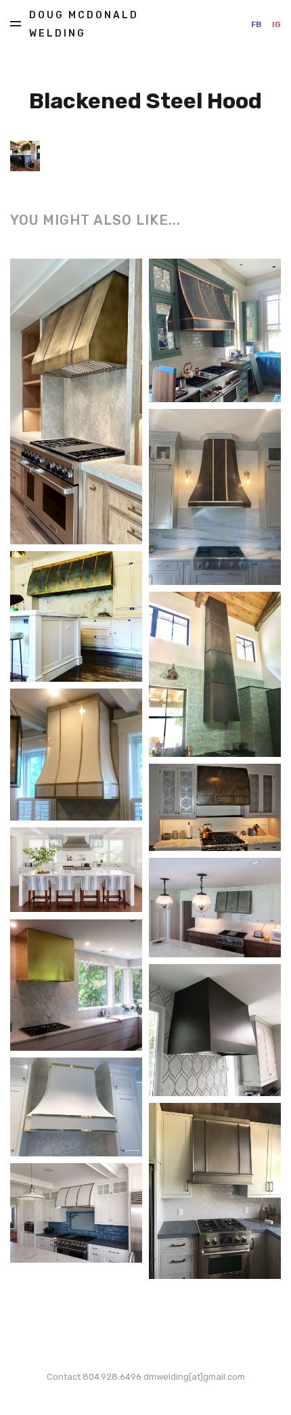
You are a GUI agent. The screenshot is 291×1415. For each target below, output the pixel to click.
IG (276, 24)
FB (256, 24)
